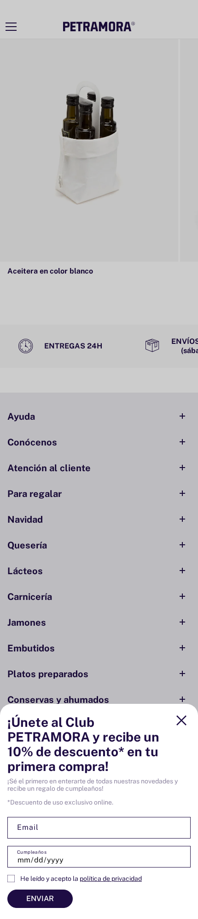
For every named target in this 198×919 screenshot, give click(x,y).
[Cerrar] (181, 720)
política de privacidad (111, 878)
